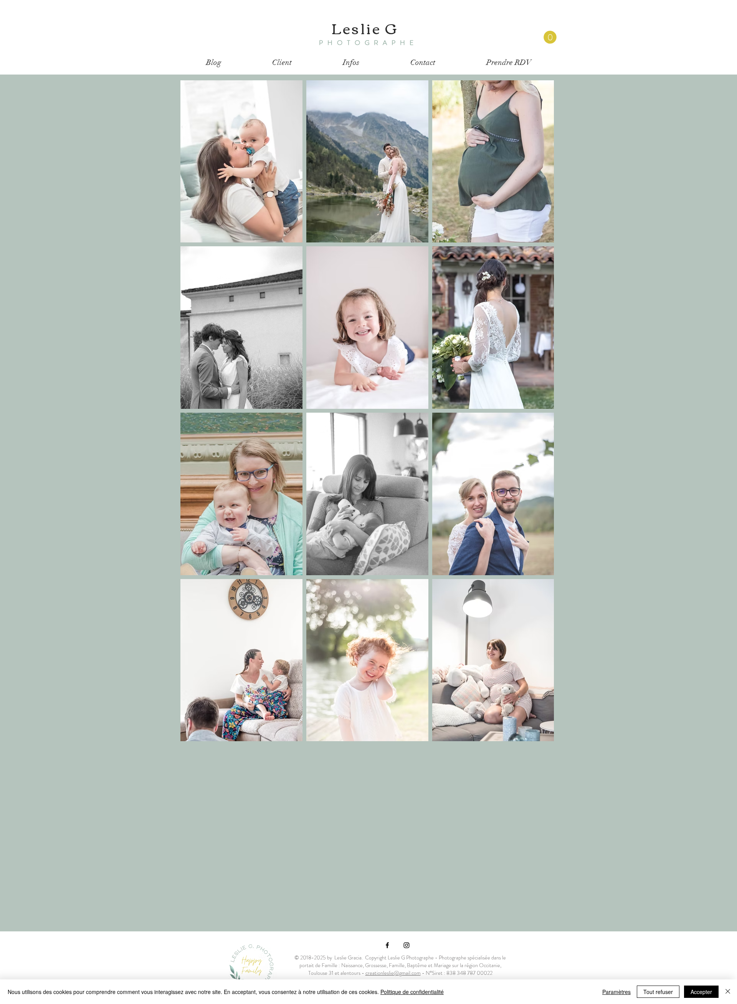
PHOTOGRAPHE (368, 42)
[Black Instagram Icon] (406, 945)
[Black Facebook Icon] (387, 945)
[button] (550, 37)
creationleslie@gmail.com (393, 973)
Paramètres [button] (616, 992)
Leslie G (364, 27)
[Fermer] (727, 992)
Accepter (701, 992)
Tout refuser (658, 992)
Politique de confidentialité (412, 992)
